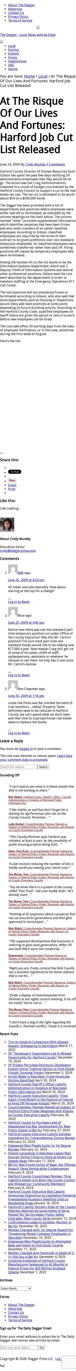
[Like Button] (1, 453)
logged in (26, 749)
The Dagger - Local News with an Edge (28, 35)
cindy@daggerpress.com (18, 551)
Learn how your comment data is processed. (36, 758)
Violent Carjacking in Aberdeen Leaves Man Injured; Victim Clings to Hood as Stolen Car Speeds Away (40, 1157)
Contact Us (16, 1312)
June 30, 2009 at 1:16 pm (26, 696)
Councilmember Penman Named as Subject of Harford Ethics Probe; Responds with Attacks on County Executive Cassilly (41, 1111)
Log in (59, 1359)
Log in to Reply (19, 602)
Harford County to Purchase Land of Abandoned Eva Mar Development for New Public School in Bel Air (39, 1126)
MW (21, 573)
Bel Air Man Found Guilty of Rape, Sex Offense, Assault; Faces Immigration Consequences (42, 1167)
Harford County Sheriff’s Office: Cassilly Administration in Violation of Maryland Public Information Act (37, 1088)
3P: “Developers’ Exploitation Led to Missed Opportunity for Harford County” (39, 1055)
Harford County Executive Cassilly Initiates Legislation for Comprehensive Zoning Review (41, 1136)
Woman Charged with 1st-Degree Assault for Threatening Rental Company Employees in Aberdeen (40, 1234)
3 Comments (56, 164)
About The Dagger (21, 1305)
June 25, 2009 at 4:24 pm (26, 580)
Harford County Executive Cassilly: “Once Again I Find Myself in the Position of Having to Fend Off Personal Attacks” (40, 1099)
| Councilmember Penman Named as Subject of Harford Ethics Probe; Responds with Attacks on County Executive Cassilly (41, 827)
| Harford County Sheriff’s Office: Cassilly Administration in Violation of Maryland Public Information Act (40, 800)
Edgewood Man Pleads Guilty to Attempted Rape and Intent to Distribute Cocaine (39, 1243)
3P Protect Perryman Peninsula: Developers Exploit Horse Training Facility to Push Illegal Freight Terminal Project (41, 1069)
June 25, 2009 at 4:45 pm (26, 623)
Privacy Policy (18, 1316)
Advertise (15, 1309)
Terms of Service (20, 1320)
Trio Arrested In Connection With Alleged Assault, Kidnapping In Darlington (38, 1044)
